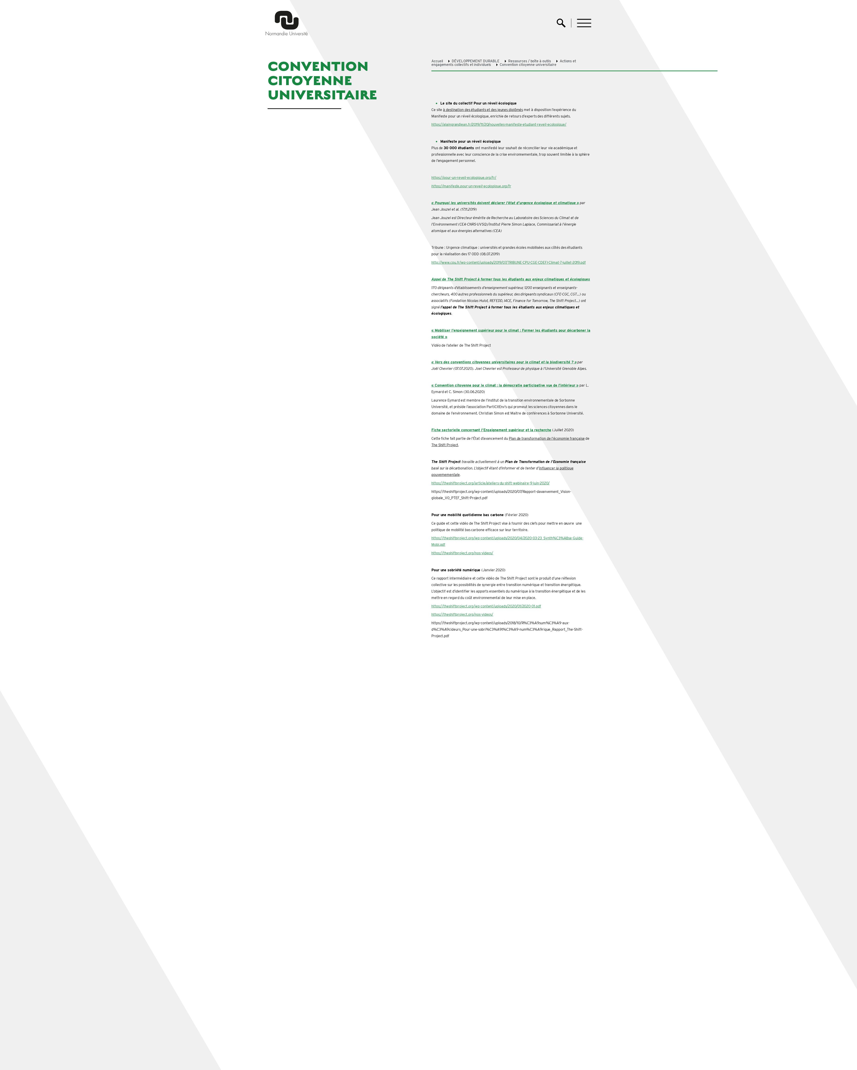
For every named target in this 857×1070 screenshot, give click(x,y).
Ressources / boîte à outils (529, 61)
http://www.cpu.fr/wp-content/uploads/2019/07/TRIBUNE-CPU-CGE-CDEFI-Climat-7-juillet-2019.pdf (508, 262)
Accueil (437, 61)
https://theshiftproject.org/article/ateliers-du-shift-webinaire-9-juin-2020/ (490, 483)
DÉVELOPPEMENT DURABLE (475, 61)
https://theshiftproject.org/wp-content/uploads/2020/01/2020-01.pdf (486, 606)
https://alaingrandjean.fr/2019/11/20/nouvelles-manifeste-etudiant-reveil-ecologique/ (498, 124)
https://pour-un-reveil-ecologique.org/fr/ (463, 178)
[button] (584, 23)
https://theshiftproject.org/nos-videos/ (462, 553)
